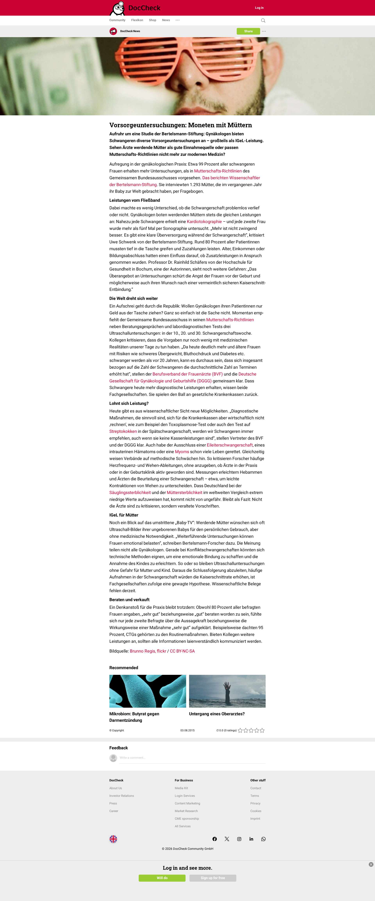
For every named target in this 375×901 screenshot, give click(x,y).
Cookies (255, 811)
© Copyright (116, 730)
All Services (183, 826)
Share (248, 31)
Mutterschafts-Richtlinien (218, 171)
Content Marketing (187, 803)
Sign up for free (213, 878)
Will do (162, 878)
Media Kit (181, 788)
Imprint (255, 818)
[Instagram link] (239, 839)
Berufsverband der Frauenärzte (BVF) (188, 374)
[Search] (262, 21)
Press (113, 803)
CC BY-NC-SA (182, 651)
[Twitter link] (227, 839)
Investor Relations (121, 796)
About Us (115, 788)
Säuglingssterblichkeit (130, 492)
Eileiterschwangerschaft (230, 445)
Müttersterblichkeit (184, 492)
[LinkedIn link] (251, 839)
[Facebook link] (214, 839)
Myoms (182, 451)
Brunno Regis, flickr (148, 651)
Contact (255, 788)
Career (113, 811)
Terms (254, 796)
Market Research (186, 811)
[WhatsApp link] (263, 839)
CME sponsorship (187, 818)
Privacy (255, 803)
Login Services (185, 796)
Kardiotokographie (204, 221)
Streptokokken (123, 431)
